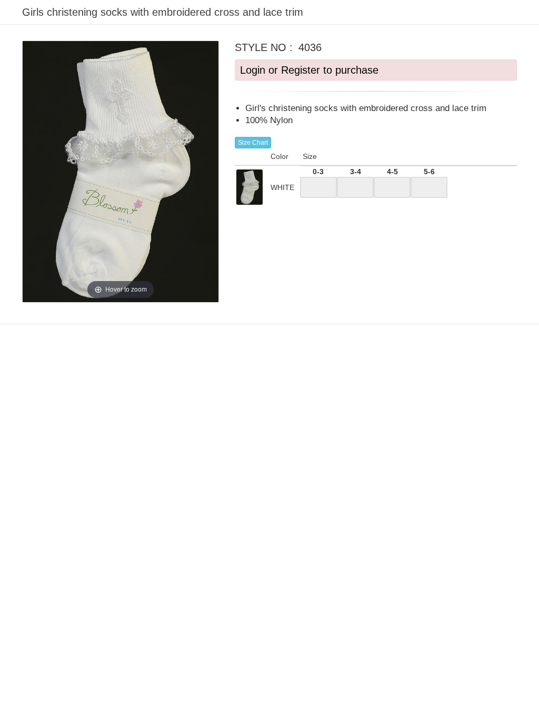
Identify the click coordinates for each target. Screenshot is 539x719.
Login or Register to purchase (309, 70)
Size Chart (253, 142)
